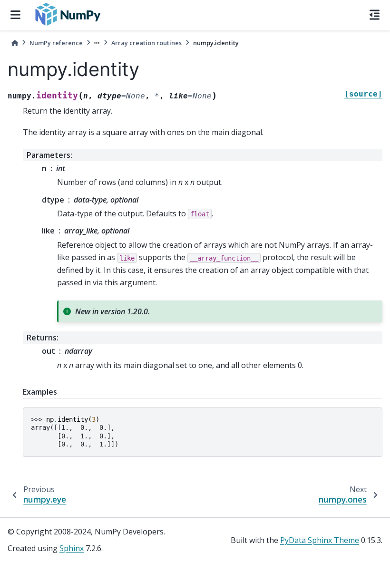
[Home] (14, 43)
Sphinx (71, 548)
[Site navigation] (15, 15)
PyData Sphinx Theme (319, 540)
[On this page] (374, 15)
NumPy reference (56, 43)
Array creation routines (146, 43)
